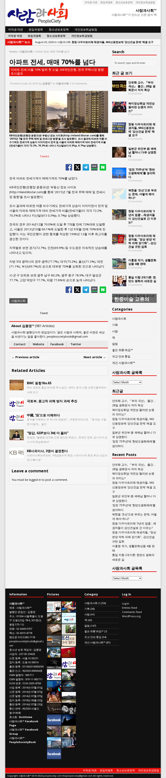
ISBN (12, 675)
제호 (12, 608)
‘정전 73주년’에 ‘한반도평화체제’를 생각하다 (141, 173)
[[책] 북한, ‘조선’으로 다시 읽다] (69, 644)
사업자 (13, 654)
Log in (125, 603)
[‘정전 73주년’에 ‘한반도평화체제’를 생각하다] (119, 176)
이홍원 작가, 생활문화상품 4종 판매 (142, 262)
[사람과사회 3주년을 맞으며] (69, 666)
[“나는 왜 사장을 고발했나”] (69, 734)
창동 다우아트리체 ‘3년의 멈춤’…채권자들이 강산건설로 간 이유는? (142, 216)
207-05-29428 (27, 654)
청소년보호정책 (124, 2)
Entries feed (129, 608)
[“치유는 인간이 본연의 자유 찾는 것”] (69, 678)
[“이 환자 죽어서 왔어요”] (69, 712)
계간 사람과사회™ (123, 363)
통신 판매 (14, 708)
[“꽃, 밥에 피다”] (54, 712)
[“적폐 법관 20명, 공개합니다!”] (69, 745)
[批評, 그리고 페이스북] (54, 757)
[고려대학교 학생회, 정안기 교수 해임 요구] (69, 700)
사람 (115, 331)
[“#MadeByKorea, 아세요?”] (54, 723)
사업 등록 (14, 687)
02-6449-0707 (24, 629)
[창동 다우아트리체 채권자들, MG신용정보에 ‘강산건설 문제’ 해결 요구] (119, 131)
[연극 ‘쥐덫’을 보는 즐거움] (54, 700)
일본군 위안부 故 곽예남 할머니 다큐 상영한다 (142, 152)
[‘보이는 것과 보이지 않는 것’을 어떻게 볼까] (69, 723)
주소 (12, 616)
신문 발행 (14, 696)
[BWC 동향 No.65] (17, 388)
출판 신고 (14, 671)
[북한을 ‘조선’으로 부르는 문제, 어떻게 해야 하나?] (119, 197)
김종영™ (47, 83)
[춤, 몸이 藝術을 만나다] (54, 666)
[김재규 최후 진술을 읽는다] (54, 655)
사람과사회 (62, 83)
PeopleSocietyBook (22, 742)
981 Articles (44, 326)
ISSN (12, 683)
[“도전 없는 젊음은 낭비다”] (69, 610)
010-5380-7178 (26, 637)
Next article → (95, 357)
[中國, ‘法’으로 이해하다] (17, 420)
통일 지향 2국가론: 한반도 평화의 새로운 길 (142, 279)
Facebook (57, 344)
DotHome (25, 717)
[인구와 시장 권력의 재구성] (69, 689)
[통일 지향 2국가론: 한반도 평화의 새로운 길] (119, 284)
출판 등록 (14, 666)
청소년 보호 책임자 (20, 650)
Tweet (44, 156)
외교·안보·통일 (121, 356)
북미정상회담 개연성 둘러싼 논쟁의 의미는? (141, 107)
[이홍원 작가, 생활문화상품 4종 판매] (119, 267)
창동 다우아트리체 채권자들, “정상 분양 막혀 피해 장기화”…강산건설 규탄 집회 (142, 241)
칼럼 (115, 344)
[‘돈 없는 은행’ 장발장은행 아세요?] (54, 610)
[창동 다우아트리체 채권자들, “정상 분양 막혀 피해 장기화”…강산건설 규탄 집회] (119, 242)
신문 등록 (14, 658)
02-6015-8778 (24, 633)
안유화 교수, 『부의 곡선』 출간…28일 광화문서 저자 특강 (141, 86)
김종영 (31, 612)
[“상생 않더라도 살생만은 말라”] (69, 632)
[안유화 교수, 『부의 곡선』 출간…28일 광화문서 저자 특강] (119, 89)
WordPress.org (131, 616)
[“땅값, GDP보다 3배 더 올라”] (17, 438)
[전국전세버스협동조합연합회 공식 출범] (68, 655)
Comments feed (132, 612)
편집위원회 (106, 2)
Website (38, 344)
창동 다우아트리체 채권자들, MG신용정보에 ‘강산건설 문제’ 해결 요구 (141, 129)
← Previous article (25, 357)
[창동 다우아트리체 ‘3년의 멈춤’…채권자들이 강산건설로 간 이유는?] (119, 218)
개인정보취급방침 (145, 2)
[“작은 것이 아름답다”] (54, 632)
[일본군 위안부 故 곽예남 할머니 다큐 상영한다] (119, 155)
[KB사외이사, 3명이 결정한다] (17, 456)
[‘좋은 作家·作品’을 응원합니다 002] (69, 621)
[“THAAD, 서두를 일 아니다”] (54, 621)
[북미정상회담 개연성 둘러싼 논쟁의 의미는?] (119, 110)
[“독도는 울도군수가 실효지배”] (54, 734)
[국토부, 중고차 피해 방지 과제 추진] (17, 406)
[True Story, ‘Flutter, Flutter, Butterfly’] (54, 689)
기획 (115, 325)
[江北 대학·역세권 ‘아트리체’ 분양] (54, 745)
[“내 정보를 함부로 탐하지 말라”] (54, 644)
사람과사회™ (24, 608)
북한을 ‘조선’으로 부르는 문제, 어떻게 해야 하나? (142, 193)
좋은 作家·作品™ (122, 350)
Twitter (75, 344)
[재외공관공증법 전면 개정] (54, 678)
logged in (35, 480)
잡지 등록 (14, 662)
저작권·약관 (91, 2)
